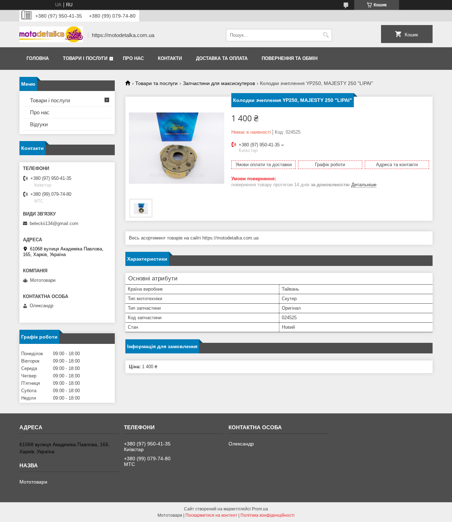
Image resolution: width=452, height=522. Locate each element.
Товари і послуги (85, 58)
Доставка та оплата (222, 58)
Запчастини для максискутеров (219, 83)
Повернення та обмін (289, 58)
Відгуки (39, 124)
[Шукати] (326, 35)
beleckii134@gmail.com (54, 223)
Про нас (133, 58)
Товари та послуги (156, 83)
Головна (37, 58)
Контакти (170, 58)
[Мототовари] (51, 35)
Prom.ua (260, 508)
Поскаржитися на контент (211, 515)
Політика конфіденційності (267, 515)
